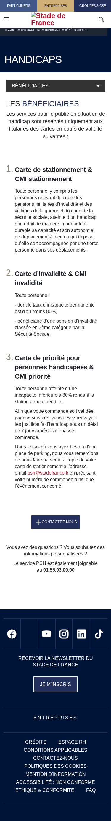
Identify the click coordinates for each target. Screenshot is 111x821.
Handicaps (53, 30)
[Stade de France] (66, 19)
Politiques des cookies (55, 766)
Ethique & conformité (44, 790)
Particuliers (18, 5)
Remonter (94, 804)
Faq (91, 790)
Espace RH (72, 742)
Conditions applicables (55, 750)
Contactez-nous (59, 522)
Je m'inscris (55, 684)
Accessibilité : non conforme (55, 782)
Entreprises (55, 5)
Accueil (11, 30)
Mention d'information (55, 774)
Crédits (35, 742)
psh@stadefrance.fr (48, 472)
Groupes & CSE (92, 5)
